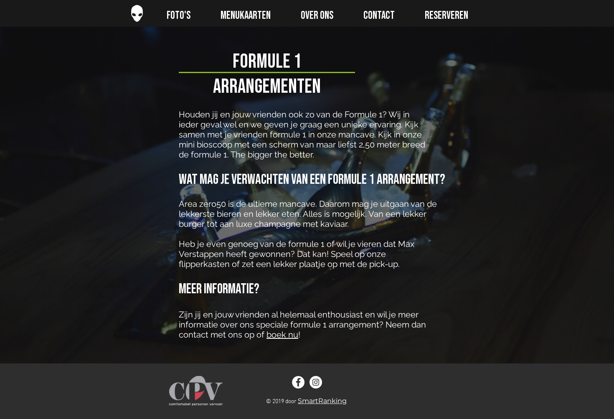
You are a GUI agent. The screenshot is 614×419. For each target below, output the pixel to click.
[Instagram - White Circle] (316, 382)
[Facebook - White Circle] (298, 382)
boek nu (282, 335)
